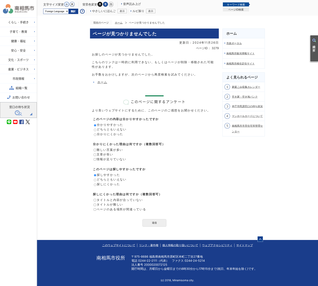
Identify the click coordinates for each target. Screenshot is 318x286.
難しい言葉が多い (110, 150)
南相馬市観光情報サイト (240, 53)
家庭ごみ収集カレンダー (246, 86)
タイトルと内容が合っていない (120, 200)
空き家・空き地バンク (245, 96)
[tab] (236, 4)
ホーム (119, 22)
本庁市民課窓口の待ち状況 (247, 106)
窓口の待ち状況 (19, 107)
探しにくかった (108, 184)
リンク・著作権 (148, 245)
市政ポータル (234, 43)
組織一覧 (21, 88)
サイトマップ (244, 245)
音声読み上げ (132, 4)
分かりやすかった (110, 125)
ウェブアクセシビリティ (217, 245)
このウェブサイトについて (118, 245)
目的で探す (314, 46)
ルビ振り (142, 11)
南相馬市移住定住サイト (240, 63)
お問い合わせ (21, 97)
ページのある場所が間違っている (121, 209)
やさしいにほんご (108, 11)
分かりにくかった (110, 134)
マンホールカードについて (247, 115)
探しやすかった (108, 175)
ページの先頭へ (260, 239)
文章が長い (105, 154)
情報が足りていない (111, 159)
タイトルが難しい (110, 204)
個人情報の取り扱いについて (180, 245)
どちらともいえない (111, 129)
